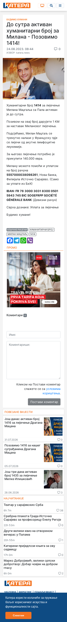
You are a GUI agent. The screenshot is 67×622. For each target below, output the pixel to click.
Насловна (10, 592)
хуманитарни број (41, 229)
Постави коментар (44, 402)
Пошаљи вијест (44, 592)
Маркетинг (25, 592)
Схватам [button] (18, 615)
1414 (32, 234)
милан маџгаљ (17, 234)
